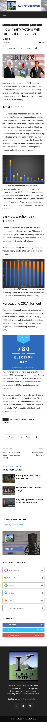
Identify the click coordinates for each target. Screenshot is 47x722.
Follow (40, 630)
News (39, 25)
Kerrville (5, 25)
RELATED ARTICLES (12, 466)
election (23, 419)
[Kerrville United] (23, 5)
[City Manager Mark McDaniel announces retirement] (9, 502)
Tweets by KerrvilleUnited (13, 525)
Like (41, 625)
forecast (32, 419)
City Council (13, 25)
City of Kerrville (24, 25)
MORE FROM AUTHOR (12, 470)
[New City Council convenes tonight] (9, 490)
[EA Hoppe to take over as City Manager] (9, 478)
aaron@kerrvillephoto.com (28, 699)
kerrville (6, 422)
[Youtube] (30, 706)
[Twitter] (23, 706)
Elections (33, 25)
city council (14, 419)
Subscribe (39, 635)
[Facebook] (16, 706)
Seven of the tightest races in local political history (11, 455)
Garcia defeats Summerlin (38, 453)
